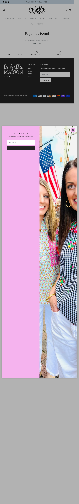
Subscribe (21, 148)
